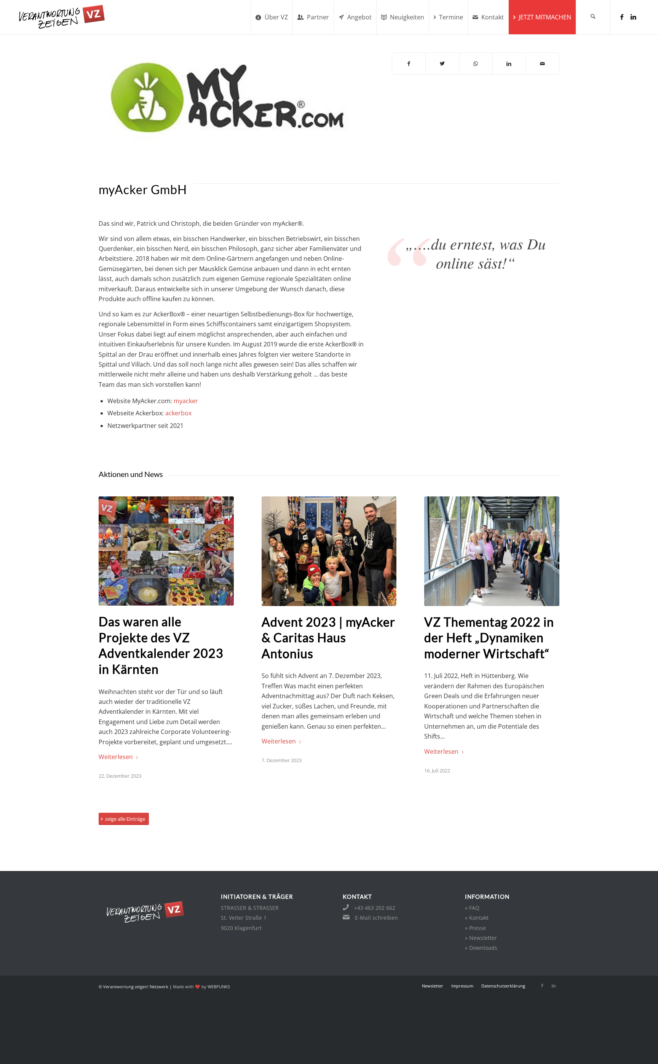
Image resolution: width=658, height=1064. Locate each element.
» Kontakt (477, 917)
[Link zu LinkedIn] (633, 16)
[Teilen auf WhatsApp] (475, 63)
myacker (186, 401)
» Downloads (481, 947)
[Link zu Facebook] (622, 16)
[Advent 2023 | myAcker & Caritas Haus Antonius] (329, 551)
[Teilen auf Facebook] (409, 63)
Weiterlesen (116, 757)
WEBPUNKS (219, 986)
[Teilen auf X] (442, 63)
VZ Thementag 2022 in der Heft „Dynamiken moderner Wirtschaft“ (489, 637)
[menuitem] (271, 17)
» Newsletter (481, 937)
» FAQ (472, 907)
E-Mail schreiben (376, 917)
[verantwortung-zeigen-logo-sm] (71, 17)
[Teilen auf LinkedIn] (509, 63)
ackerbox (178, 413)
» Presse (475, 928)
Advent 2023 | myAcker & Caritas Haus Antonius (328, 637)
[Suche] (593, 17)
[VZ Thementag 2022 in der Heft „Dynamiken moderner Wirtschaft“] (491, 551)
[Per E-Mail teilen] (542, 63)
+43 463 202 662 (374, 907)
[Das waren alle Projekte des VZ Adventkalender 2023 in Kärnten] (166, 551)
